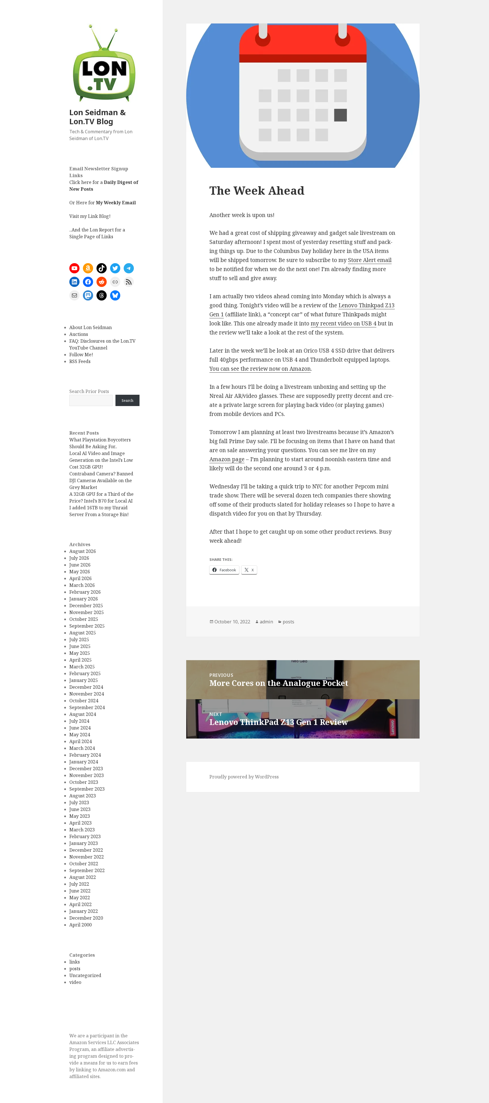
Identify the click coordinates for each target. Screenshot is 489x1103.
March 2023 (82, 830)
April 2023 (80, 823)
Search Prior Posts (89, 391)
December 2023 (86, 768)
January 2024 (83, 762)
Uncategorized (85, 975)
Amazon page (226, 459)
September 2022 (87, 870)
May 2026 (79, 571)
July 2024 (79, 721)
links (74, 962)
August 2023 (82, 796)
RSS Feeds (80, 361)
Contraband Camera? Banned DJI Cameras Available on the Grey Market (101, 480)
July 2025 (79, 639)
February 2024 (85, 755)
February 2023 (85, 836)
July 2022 (79, 884)
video (75, 982)
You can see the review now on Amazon (260, 368)
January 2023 (83, 843)
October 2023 (83, 782)
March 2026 (82, 585)
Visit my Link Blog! (90, 216)
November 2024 (86, 694)
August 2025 (82, 633)
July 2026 (79, 558)
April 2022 (80, 904)
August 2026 (82, 551)
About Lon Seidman (90, 327)
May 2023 (79, 816)
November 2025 (86, 612)
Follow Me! (81, 354)
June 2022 (80, 891)
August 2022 (82, 877)
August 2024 (82, 714)
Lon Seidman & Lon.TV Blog (97, 116)
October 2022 (83, 863)
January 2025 (83, 680)
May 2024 (79, 734)
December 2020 (86, 918)
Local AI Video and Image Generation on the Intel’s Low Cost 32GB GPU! (101, 460)
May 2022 (79, 897)
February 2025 (85, 673)
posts (74, 968)
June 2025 (80, 646)
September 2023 (87, 789)
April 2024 (80, 741)
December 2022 (86, 850)
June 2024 (80, 728)
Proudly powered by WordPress (244, 777)
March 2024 (82, 748)
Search (127, 400)
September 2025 (87, 626)
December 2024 (86, 687)
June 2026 (80, 565)
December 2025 (86, 605)
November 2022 (86, 857)
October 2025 (83, 619)
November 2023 (86, 775)
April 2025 (80, 660)
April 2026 (80, 578)
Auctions (78, 334)
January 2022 (83, 911)
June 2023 (80, 809)
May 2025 (79, 653)
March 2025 (82, 667)
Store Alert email (370, 260)
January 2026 (83, 599)
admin (266, 622)
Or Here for (102, 202)
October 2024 (83, 701)
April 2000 (80, 925)
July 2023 (79, 802)
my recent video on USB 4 (343, 323)
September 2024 (87, 707)
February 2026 (85, 592)
